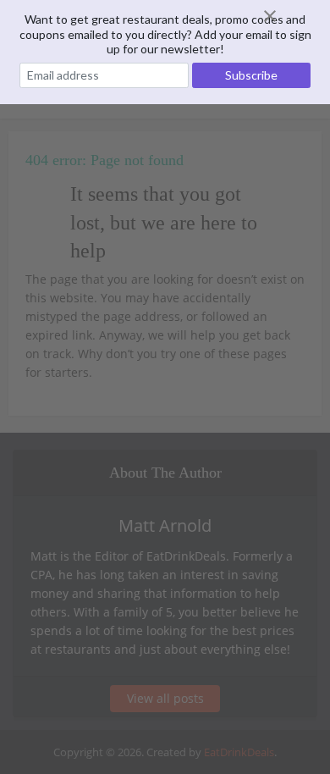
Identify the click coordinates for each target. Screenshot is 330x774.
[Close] (290, 16)
